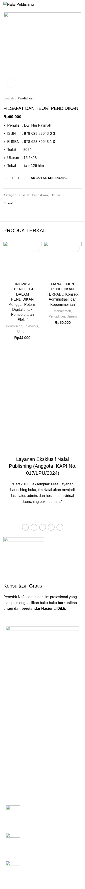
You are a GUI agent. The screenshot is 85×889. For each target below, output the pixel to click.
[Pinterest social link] (28, 203)
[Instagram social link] (42, 527)
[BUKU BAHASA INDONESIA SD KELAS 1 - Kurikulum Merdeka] (13, 815)
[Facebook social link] (18, 203)
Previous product (70, 98)
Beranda (8, 98)
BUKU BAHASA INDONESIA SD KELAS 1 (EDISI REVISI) (50, 838)
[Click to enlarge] (11, 82)
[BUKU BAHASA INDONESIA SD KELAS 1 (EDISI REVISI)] (13, 843)
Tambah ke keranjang (48, 178)
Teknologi (31, 326)
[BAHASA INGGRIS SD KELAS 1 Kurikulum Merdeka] (13, 871)
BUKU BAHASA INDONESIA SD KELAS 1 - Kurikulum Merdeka (50, 810)
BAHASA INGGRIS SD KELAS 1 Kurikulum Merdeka (50, 865)
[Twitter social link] (23, 203)
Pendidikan (26, 98)
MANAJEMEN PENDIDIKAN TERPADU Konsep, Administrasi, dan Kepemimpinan (63, 294)
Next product (79, 98)
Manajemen (62, 311)
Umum (55, 195)
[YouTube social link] (51, 527)
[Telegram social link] (38, 203)
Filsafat (24, 195)
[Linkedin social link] (33, 203)
